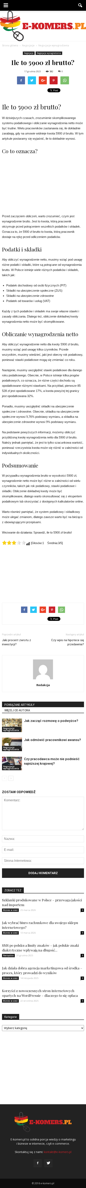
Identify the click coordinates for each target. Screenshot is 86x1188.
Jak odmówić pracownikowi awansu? (52, 740)
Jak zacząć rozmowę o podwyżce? (51, 721)
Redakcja (43, 685)
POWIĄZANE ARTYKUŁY (19, 704)
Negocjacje (28, 53)
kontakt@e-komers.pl (57, 1152)
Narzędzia (8, 955)
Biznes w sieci (10, 910)
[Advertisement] (43, 183)
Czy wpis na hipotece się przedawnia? (67, 642)
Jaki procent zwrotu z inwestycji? (16, 642)
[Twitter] (48, 1163)
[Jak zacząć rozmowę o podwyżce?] (12, 725)
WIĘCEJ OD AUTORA (17, 710)
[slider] (14, 542)
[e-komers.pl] (43, 26)
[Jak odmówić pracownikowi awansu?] (12, 744)
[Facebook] (38, 1163)
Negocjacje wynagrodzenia (49, 53)
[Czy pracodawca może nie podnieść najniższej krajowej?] (12, 763)
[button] (80, 5)
